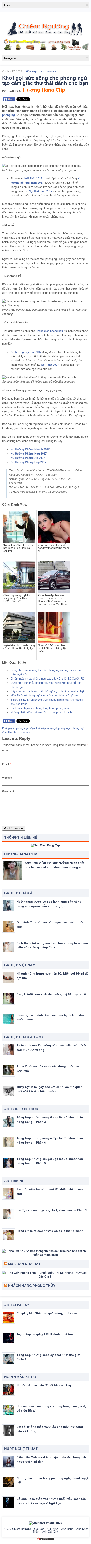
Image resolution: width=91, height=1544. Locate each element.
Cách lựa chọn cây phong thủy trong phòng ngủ (40, 708)
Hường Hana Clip (44, 90)
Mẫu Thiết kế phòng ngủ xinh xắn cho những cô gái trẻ (44, 695)
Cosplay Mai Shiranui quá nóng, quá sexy (47, 1313)
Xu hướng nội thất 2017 (26, 352)
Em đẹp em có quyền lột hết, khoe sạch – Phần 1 (52, 1210)
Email (6, 764)
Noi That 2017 (50, 364)
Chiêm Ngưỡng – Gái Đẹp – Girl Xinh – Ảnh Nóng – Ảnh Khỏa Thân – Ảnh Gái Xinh (50, 1530)
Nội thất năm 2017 (40, 191)
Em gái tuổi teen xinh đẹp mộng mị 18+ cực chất (51, 994)
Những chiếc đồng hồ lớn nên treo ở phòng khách (41, 712)
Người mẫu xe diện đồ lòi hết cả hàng (44, 1385)
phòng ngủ (9, 115)
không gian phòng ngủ (49, 330)
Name (6, 750)
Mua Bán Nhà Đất (24, 1264)
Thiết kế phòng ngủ (19, 732)
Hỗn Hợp (31, 71)
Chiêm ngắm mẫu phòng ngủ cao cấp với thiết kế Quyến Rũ (47, 678)
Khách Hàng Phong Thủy (31, 1286)
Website (7, 777)
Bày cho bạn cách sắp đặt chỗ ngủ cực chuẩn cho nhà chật (47, 691)
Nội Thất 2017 (33, 178)
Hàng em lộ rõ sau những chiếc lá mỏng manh (50, 1230)
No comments (49, 71)
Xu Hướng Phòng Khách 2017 (30, 449)
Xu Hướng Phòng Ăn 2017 (28, 457)
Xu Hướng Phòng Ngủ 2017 (29, 453)
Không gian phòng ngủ (15, 728)
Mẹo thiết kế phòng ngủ (43, 728)
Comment (8, 791)
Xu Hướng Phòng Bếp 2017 (28, 462)
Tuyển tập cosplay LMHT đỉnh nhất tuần (46, 1334)
